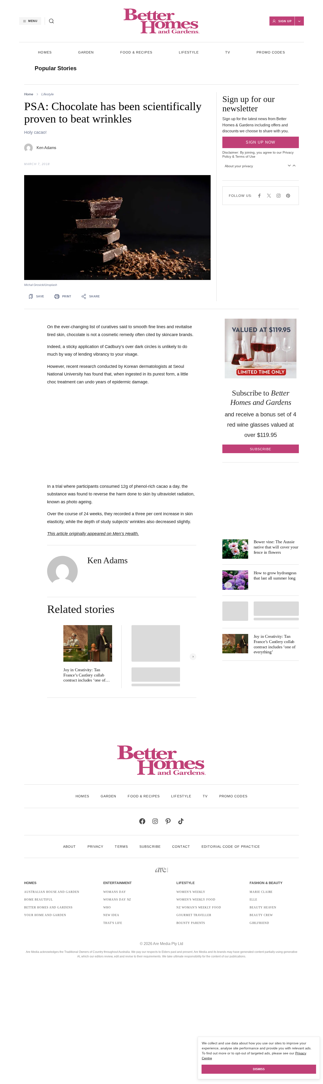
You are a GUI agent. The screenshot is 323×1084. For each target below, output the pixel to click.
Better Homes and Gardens (48, 907)
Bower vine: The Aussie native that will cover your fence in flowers (276, 546)
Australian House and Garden (51, 892)
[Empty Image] (235, 611)
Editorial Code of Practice (231, 846)
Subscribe (150, 846)
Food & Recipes (136, 52)
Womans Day (114, 892)
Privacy (96, 846)
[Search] (51, 21)
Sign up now (260, 142)
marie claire (261, 892)
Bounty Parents (190, 923)
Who (107, 907)
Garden (86, 52)
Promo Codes (271, 52)
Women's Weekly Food (195, 899)
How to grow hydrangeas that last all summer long (275, 575)
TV (227, 52)
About (69, 846)
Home (28, 94)
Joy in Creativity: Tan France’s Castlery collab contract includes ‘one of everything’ (84, 675)
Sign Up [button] (285, 21)
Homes (45, 52)
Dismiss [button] (259, 1069)
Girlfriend (259, 923)
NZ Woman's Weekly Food (198, 907)
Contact (181, 846)
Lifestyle (189, 52)
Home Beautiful (38, 899)
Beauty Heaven (263, 907)
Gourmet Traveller (193, 915)
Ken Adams (46, 148)
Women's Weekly (190, 892)
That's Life (112, 923)
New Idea (111, 915)
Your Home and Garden (45, 915)
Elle (253, 899)
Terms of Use (245, 156)
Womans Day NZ (117, 899)
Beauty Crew (261, 915)
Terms (121, 846)
